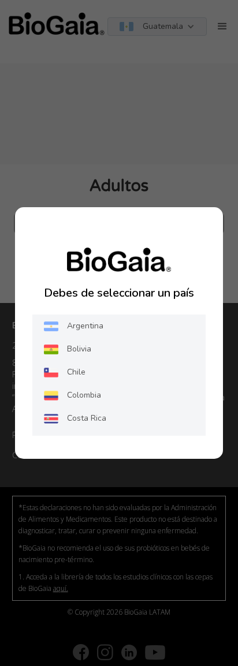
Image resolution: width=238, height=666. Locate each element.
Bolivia (79, 348)
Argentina (85, 325)
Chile (76, 371)
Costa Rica (86, 418)
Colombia (84, 395)
